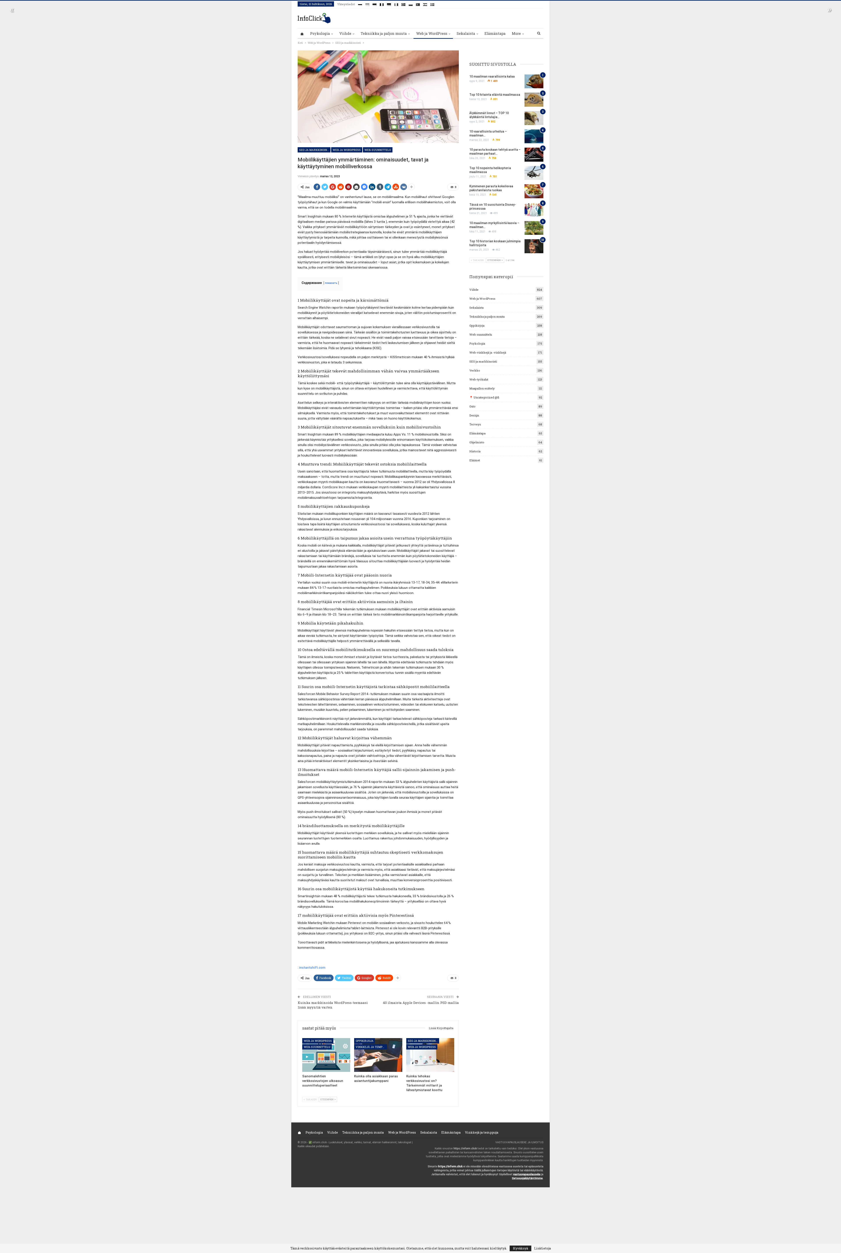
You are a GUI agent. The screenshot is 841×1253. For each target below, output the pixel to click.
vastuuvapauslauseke (527, 1174)
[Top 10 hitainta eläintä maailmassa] (534, 100)
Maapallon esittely (482, 388)
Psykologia (320, 33)
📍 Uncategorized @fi (484, 397)
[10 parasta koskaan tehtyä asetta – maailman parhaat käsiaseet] (534, 155)
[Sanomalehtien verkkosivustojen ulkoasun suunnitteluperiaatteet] (326, 1055)
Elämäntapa (494, 33)
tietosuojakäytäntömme (527, 1178)
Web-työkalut (478, 379)
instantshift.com (312, 968)
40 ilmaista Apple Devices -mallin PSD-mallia (421, 1002)
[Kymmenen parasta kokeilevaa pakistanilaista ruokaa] (534, 191)
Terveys (475, 424)
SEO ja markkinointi (314, 150)
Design (474, 415)
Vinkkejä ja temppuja (371, 1047)
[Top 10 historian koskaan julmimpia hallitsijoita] (534, 246)
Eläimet (474, 460)
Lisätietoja (542, 1248)
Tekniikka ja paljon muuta (384, 33)
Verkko (474, 370)
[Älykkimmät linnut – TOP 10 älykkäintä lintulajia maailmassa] (534, 118)
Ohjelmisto (476, 442)
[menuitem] (360, 4)
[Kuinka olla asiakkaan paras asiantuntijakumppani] (378, 1055)
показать (331, 283)
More (516, 33)
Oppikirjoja (364, 1040)
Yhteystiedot (346, 4)
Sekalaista (466, 33)
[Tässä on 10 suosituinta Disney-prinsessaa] (534, 210)
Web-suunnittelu (377, 150)
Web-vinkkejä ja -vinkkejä (487, 352)
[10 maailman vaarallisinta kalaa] (534, 81)
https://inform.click (465, 1148)
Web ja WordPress (431, 33)
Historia (475, 451)
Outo (472, 406)
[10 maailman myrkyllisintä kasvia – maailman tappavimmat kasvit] (534, 228)
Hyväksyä (520, 1248)
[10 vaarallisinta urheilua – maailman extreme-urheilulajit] (534, 136)
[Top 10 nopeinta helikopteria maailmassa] (534, 173)
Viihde (345, 33)
